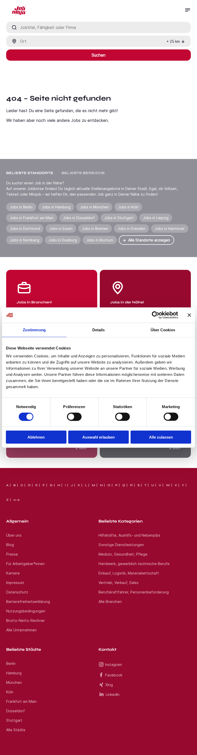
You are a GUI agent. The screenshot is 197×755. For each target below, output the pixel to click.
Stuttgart (14, 720)
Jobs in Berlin (21, 207)
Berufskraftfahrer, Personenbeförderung (133, 592)
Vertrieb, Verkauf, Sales (118, 582)
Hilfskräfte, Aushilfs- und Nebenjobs (129, 535)
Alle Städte (15, 730)
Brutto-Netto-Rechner (25, 620)
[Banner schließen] (189, 315)
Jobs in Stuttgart (119, 218)
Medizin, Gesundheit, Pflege (122, 554)
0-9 (16, 500)
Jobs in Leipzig (156, 218)
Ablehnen (36, 437)
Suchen (98, 55)
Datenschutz (17, 592)
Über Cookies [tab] (163, 329)
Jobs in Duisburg (62, 240)
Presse (12, 554)
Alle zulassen (161, 437)
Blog (10, 545)
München (14, 682)
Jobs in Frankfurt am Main (32, 218)
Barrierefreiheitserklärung (28, 601)
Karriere (13, 573)
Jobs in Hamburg (56, 207)
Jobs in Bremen (95, 228)
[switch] (74, 416)
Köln (9, 692)
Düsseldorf (15, 711)
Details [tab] (98, 329)
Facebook (113, 675)
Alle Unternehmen (21, 630)
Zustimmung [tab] (34, 329)
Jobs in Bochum (99, 240)
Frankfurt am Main (21, 701)
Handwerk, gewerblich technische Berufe (134, 563)
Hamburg (14, 673)
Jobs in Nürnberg (24, 240)
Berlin (11, 663)
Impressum (15, 582)
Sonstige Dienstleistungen (121, 545)
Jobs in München (94, 207)
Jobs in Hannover (170, 228)
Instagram (113, 664)
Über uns (14, 535)
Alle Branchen (110, 601)
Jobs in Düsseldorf (79, 218)
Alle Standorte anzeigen (149, 240)
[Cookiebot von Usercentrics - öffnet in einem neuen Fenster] (155, 315)
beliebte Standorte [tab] (29, 173)
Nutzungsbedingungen (25, 611)
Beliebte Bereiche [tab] (83, 173)
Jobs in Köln (128, 207)
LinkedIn (113, 694)
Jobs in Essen (61, 228)
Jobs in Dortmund (25, 228)
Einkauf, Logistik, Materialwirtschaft (128, 573)
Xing (109, 685)
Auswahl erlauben (98, 437)
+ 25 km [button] (173, 41)
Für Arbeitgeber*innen (25, 563)
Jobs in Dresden (131, 228)
